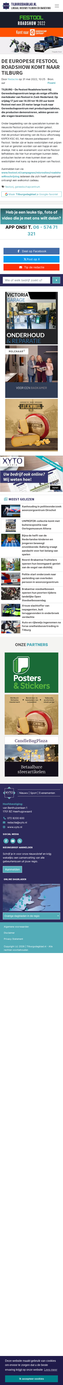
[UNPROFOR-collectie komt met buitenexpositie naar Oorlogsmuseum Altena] (10, 525)
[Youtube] (13, 840)
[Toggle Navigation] (56, 6)
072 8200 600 (15, 818)
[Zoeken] (56, 280)
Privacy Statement (13, 939)
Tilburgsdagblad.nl (23, 4)
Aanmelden (12, 869)
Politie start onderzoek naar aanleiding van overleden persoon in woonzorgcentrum (40, 578)
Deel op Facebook (34, 251)
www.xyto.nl (14, 827)
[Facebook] (6, 840)
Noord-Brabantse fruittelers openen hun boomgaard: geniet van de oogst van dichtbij (41, 563)
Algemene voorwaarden (16, 926)
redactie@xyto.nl (17, 822)
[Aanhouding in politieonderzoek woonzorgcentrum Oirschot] (10, 511)
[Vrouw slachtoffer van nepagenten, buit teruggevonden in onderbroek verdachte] (10, 610)
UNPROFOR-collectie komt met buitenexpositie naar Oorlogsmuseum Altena (41, 524)
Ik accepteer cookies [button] (31, 1378)
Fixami (51, 82)
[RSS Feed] (19, 840)
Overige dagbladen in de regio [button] (22, 915)
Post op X (33, 259)
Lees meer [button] (50, 1369)
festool (9, 186)
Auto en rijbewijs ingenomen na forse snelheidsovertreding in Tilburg (41, 626)
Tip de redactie (34, 267)
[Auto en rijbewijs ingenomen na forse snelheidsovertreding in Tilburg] (10, 627)
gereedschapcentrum (27, 186)
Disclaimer (9, 932)
